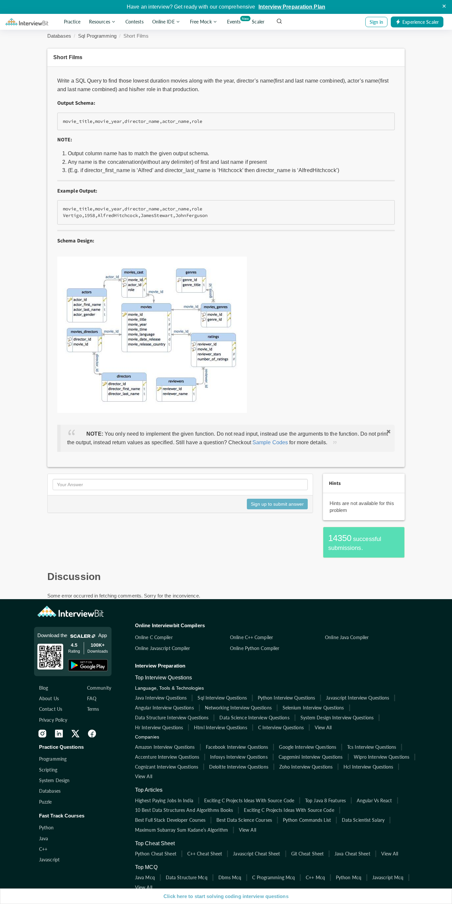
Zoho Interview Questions (306, 767)
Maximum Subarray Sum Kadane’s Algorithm (181, 830)
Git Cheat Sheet (307, 853)
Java (43, 838)
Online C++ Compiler (251, 637)
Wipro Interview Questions (382, 757)
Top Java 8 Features (325, 800)
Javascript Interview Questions (357, 698)
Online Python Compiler (254, 648)
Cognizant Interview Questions (166, 767)
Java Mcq (145, 877)
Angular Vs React (374, 800)
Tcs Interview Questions (371, 747)
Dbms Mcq (230, 877)
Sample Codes (270, 442)
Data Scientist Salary (363, 820)
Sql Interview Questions (222, 698)
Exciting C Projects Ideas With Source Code (249, 800)
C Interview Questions (281, 727)
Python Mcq (348, 877)
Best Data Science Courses (244, 820)
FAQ (91, 698)
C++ (43, 849)
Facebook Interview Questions (237, 747)
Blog (43, 688)
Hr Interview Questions (159, 727)
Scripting (48, 770)
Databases (59, 36)
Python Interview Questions (286, 698)
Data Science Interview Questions (254, 717)
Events (235, 20)
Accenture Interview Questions (167, 757)
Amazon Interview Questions (165, 747)
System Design (54, 780)
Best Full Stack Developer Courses (170, 820)
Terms (93, 709)
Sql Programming (97, 36)
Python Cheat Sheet (155, 853)
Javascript (49, 859)
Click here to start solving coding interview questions (225, 896)
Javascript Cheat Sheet (256, 853)
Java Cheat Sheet (352, 853)
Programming (53, 759)
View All (323, 727)
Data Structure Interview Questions (171, 717)
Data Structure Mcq (186, 877)
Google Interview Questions (307, 747)
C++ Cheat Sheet (204, 853)
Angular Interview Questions (164, 707)
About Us (49, 698)
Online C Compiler (154, 637)
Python (46, 827)
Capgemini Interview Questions (311, 757)
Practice (72, 22)
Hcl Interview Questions (368, 767)
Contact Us (50, 709)
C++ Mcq (315, 877)
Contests (134, 22)
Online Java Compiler (347, 637)
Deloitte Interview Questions (238, 767)
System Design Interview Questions (337, 717)
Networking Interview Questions (238, 707)
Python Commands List (307, 820)
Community (99, 688)
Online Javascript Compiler (162, 648)
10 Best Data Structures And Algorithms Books (184, 810)
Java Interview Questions (161, 698)
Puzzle (45, 802)
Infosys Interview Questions (239, 757)
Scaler (258, 22)
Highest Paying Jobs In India (164, 800)
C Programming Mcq (273, 877)
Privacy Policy (53, 720)
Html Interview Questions (220, 727)
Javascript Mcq (387, 877)
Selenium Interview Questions (313, 707)
